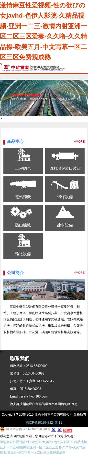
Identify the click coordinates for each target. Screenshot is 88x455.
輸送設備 (23, 253)
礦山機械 (23, 225)
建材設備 (65, 225)
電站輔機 (23, 196)
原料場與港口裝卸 (65, 168)
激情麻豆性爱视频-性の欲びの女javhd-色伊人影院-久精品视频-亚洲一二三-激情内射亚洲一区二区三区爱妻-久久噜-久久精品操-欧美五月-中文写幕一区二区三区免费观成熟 (43, 31)
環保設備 (65, 196)
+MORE (79, 141)
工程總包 (23, 168)
